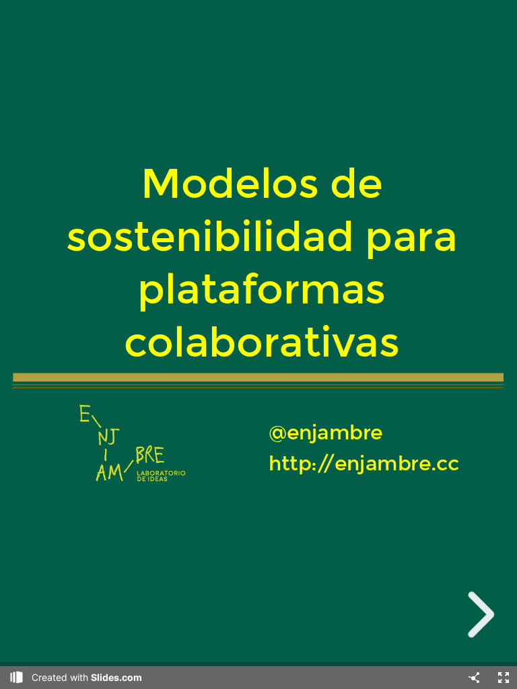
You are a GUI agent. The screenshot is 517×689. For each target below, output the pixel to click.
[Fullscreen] (503, 677)
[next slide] (477, 614)
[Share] (473, 677)
